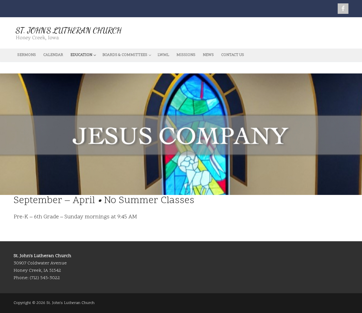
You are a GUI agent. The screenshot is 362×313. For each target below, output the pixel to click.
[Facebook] (343, 8)
